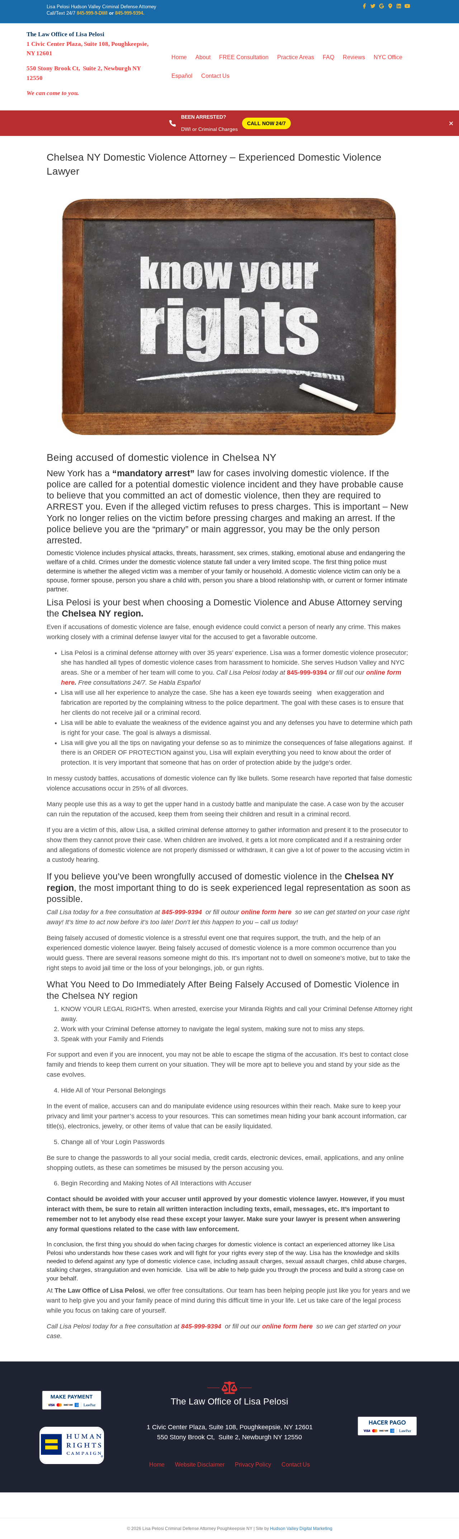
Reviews (354, 57)
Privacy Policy (253, 1465)
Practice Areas (295, 57)
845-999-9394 (307, 672)
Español (182, 76)
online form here (265, 912)
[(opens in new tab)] (71, 1399)
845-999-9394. (130, 13)
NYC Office (388, 57)
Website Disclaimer (199, 1465)
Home (179, 57)
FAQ (328, 57)
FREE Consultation (244, 57)
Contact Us (215, 76)
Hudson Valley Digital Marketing (301, 1528)
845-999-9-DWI (92, 13)
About (202, 57)
